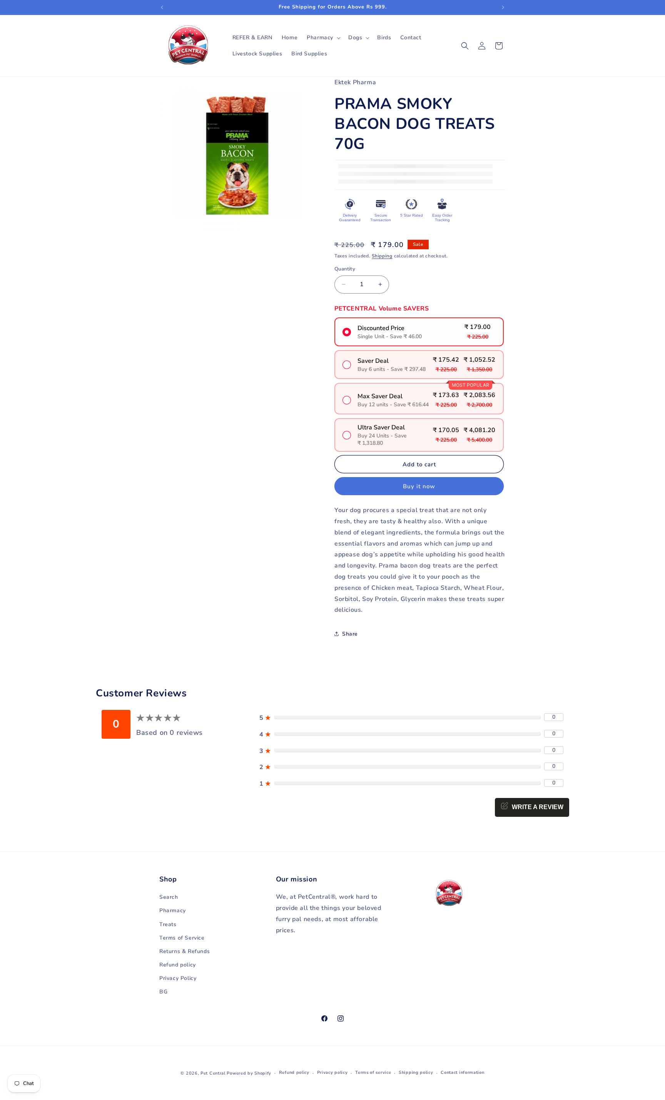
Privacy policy (332, 1072)
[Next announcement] (503, 7)
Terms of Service (182, 937)
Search (168, 897)
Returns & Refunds (184, 951)
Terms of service (373, 1072)
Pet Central (213, 1073)
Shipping (382, 256)
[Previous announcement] (162, 7)
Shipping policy (416, 1072)
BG (163, 991)
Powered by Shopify (249, 1073)
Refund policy (177, 964)
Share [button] (350, 634)
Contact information (462, 1072)
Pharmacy (172, 910)
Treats (168, 924)
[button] (323, 38)
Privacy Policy (177, 978)
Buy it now (419, 486)
